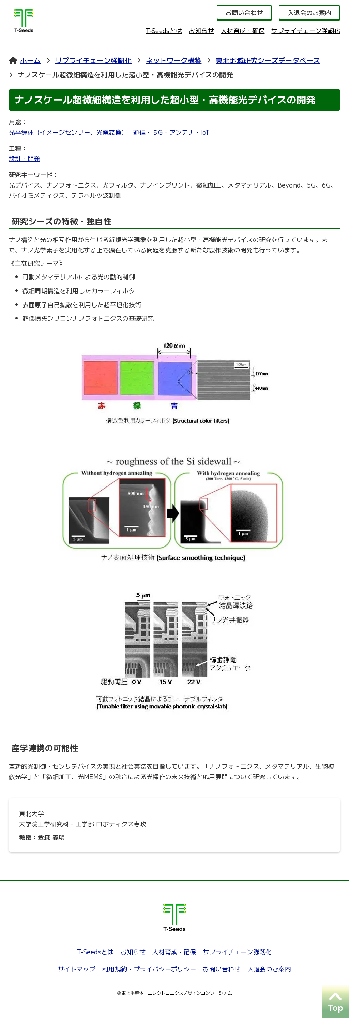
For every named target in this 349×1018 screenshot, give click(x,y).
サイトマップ (76, 968)
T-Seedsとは (164, 30)
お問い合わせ (221, 968)
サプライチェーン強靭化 (305, 30)
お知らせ (201, 30)
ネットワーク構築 (173, 60)
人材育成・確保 (243, 30)
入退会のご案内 (269, 968)
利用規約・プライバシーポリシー (149, 968)
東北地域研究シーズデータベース (268, 60)
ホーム (30, 60)
